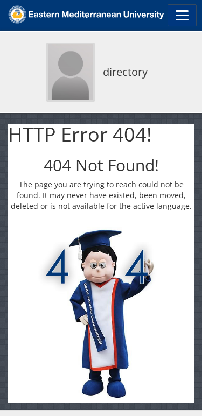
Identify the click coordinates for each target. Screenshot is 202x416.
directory (125, 72)
